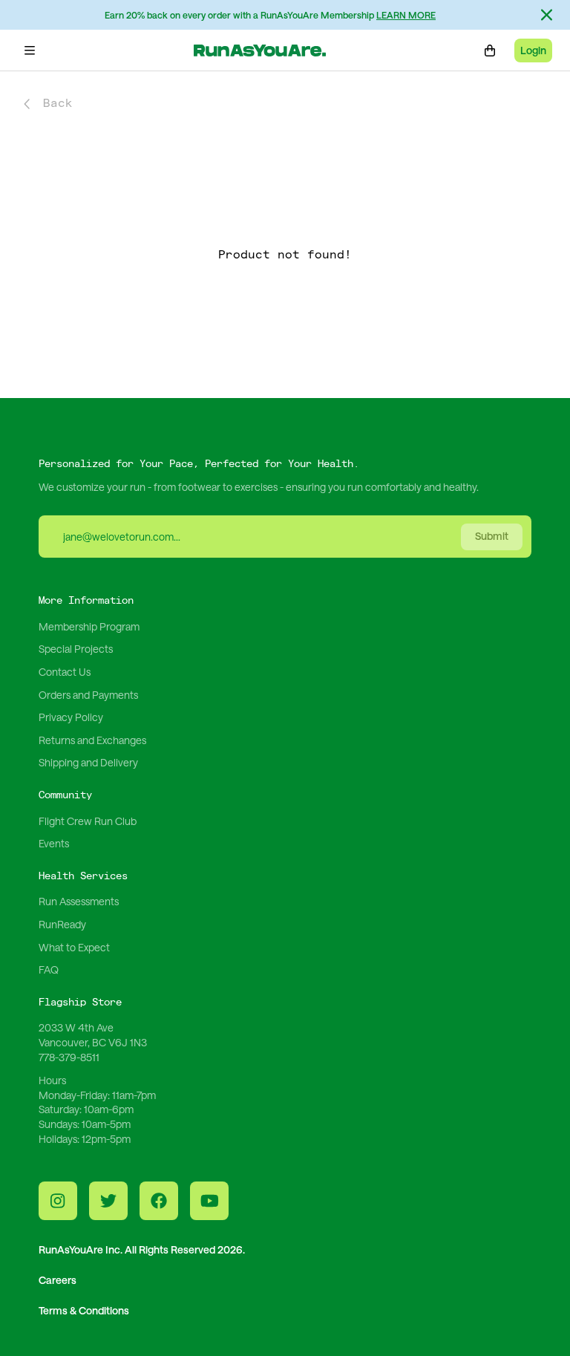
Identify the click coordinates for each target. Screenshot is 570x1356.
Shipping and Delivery (88, 762)
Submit (491, 535)
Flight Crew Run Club (88, 821)
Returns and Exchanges (92, 740)
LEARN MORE (406, 15)
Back (58, 104)
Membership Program (89, 626)
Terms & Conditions (84, 1310)
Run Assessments (79, 901)
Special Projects (76, 648)
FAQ (49, 969)
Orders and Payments (88, 694)
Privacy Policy (71, 717)
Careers (57, 1280)
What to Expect (74, 947)
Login (533, 50)
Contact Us (65, 671)
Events (54, 843)
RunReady (62, 924)
